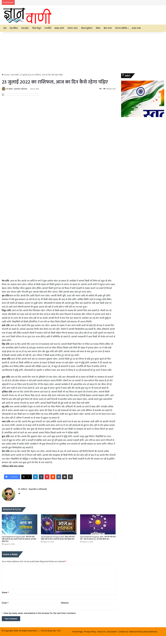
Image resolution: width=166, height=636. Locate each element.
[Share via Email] (64, 476)
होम (5, 28)
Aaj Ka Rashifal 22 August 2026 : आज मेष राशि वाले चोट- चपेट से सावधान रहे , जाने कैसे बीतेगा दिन (98, 537)
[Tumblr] (41, 476)
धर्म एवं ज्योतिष (121, 28)
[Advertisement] (83, 53)
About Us (101, 631)
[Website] (19, 493)
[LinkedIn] (35, 476)
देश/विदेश (14, 28)
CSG (59, 630)
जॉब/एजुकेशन (86, 28)
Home (6, 74)
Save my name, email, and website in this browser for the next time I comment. (40, 613)
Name (5, 592)
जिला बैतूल (36, 28)
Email (5, 602)
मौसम (98, 28)
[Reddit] (52, 476)
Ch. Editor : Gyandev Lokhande (16, 89)
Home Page (77, 631)
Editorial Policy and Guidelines (143, 631)
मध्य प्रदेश (25, 28)
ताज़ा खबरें (14, 74)
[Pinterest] (47, 476)
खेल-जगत (108, 28)
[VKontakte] (58, 476)
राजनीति (47, 28)
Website (65, 602)
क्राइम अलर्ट (59, 28)
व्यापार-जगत (72, 28)
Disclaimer (112, 631)
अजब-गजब (136, 28)
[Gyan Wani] (27, 14)
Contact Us (123, 631)
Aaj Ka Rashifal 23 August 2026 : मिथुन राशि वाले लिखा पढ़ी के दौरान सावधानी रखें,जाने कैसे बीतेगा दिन (58, 537)
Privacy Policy (90, 631)
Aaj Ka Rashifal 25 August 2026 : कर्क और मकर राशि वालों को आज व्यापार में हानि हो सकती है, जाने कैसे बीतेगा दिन (19, 539)
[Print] (70, 476)
